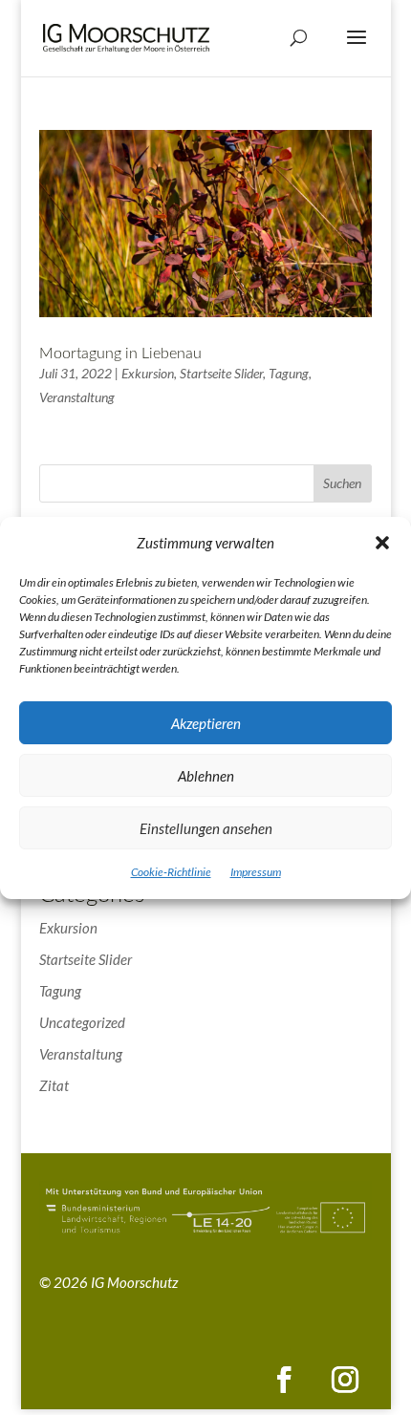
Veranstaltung (77, 397)
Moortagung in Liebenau (120, 353)
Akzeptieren (206, 723)
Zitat (54, 1085)
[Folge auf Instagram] (345, 1379)
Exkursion (147, 373)
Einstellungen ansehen (206, 828)
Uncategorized (82, 1022)
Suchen (342, 483)
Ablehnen (206, 775)
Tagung (289, 373)
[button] (382, 542)
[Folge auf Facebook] (284, 1379)
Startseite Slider (221, 373)
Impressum (255, 872)
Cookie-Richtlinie (171, 872)
